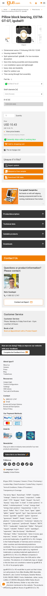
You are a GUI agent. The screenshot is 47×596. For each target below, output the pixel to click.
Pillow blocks (36, 9)
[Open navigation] (3, 3)
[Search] (30, 3)
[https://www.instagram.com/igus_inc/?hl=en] (9, 464)
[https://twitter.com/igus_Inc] (22, 464)
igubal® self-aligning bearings (19, 9)
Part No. (7, 79)
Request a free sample (15, 171)
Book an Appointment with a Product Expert (20, 331)
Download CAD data (14, 177)
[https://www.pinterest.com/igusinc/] (31, 464)
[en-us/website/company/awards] (7, 435)
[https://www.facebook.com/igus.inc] (5, 464)
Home (5, 9)
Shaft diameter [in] (11, 90)
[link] (23, 166)
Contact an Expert (21, 302)
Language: (12, 469)
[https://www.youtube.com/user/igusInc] (18, 464)
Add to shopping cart (14, 144)
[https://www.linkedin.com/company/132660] (13, 464)
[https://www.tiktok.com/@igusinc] (27, 464)
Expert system (17, 165)
